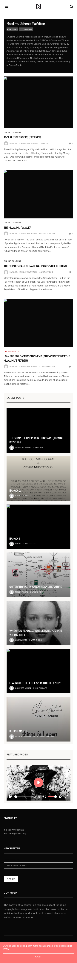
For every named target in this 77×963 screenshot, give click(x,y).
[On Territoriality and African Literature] (38, 575)
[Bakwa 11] (38, 526)
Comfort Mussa (23, 448)
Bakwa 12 (15, 490)
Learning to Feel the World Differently (35, 683)
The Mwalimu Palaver (17, 227)
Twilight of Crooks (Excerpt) (22, 137)
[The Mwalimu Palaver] (38, 194)
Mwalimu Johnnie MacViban (26, 23)
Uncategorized (12, 351)
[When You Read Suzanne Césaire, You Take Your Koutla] (38, 623)
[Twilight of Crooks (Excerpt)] (38, 102)
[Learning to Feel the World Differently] (38, 671)
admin (18, 496)
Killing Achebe (18, 731)
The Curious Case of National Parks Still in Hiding (35, 266)
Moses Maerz (21, 592)
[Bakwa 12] (38, 478)
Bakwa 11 (14, 538)
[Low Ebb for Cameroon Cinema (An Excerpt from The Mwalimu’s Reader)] (38, 323)
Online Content (12, 132)
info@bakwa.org (18, 833)
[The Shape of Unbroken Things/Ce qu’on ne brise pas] (38, 430)
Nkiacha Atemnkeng (25, 736)
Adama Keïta (21, 640)
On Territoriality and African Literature (35, 587)
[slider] (23, 797)
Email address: (12, 860)
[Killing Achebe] (38, 719)
